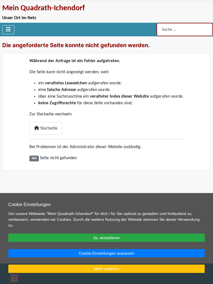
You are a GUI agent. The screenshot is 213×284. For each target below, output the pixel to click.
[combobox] (184, 29)
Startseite (48, 128)
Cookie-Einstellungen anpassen (106, 253)
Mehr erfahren (106, 269)
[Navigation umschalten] (8, 29)
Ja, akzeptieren (106, 237)
